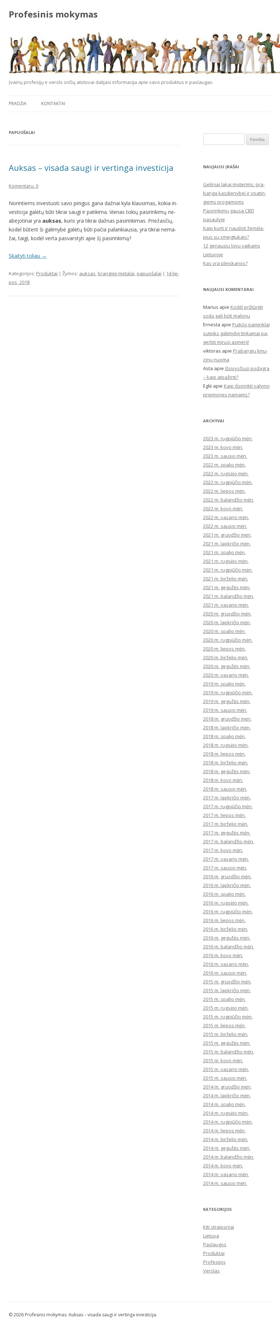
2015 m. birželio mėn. (225, 1034)
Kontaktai (53, 103)
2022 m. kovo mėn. (223, 508)
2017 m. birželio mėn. (225, 824)
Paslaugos (214, 1244)
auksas (87, 273)
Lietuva (211, 1235)
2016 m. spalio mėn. (224, 894)
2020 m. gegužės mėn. (226, 666)
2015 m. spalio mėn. (224, 999)
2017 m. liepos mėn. (224, 815)
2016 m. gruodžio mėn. (227, 876)
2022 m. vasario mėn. (226, 517)
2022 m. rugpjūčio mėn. (228, 482)
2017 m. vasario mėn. (226, 859)
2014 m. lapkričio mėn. (227, 1095)
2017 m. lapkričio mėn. (227, 797)
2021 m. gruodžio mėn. (227, 534)
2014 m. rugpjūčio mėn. (228, 1121)
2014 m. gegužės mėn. (226, 1148)
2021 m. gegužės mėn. (226, 587)
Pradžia (18, 103)
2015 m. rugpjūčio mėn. (228, 1016)
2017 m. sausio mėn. (225, 867)
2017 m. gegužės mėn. (226, 832)
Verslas (211, 1270)
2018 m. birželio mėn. (225, 762)
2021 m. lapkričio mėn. (227, 543)
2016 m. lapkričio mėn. (227, 885)
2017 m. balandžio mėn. (228, 841)
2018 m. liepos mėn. (224, 754)
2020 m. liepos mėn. (224, 648)
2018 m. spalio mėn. (224, 736)
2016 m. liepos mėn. (224, 920)
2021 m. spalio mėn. (224, 552)
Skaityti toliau (28, 255)
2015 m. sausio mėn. (225, 1078)
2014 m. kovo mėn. (223, 1165)
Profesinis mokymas (53, 14)
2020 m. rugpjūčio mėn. (228, 640)
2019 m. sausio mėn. (225, 710)
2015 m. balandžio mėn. (228, 1051)
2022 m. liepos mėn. (224, 491)
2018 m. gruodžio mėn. (227, 718)
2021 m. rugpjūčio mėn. (228, 570)
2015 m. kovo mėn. (223, 1060)
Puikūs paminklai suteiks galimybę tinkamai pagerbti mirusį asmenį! (236, 333)
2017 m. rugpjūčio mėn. (228, 806)
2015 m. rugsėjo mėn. (226, 1008)
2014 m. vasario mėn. (226, 1174)
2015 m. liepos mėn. (224, 1025)
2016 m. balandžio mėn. (228, 946)
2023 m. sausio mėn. (225, 456)
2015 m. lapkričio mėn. (227, 990)
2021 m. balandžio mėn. (228, 596)
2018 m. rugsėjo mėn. (226, 745)
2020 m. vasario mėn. (226, 675)
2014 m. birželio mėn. (225, 1139)
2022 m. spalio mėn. (224, 464)
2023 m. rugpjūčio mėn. (228, 438)
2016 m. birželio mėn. (225, 929)
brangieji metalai (116, 273)
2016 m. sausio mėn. (225, 973)
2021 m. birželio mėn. (225, 578)
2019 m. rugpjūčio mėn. (228, 692)
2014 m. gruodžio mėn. (227, 1086)
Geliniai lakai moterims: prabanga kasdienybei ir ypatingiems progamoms (234, 193)
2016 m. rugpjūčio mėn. (228, 911)
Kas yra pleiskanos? (225, 263)
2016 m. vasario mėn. (226, 964)
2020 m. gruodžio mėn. (227, 613)
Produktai (47, 273)
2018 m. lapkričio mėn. (227, 727)
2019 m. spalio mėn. (224, 683)
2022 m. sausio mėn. (225, 526)
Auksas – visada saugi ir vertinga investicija (91, 167)
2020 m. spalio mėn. (224, 631)
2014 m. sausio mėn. (225, 1183)
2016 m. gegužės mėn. (226, 937)
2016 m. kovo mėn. (223, 955)
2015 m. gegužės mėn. (226, 1043)
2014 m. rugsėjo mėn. (226, 1113)
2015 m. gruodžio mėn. (227, 981)
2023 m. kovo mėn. (223, 447)
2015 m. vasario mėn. (226, 1069)
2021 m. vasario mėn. (226, 605)
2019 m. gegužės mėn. (226, 701)
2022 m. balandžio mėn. (228, 499)
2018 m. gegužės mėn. (226, 771)
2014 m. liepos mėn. (224, 1130)
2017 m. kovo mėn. (223, 850)
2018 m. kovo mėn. (223, 780)
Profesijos (214, 1262)
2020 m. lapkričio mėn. (227, 622)
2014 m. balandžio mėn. (228, 1157)
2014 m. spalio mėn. (224, 1104)
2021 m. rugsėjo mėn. (226, 561)
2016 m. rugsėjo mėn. (226, 902)
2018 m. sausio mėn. (225, 789)
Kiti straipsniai (218, 1227)
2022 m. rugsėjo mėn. (226, 473)
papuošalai (149, 273)
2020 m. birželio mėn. (225, 657)
